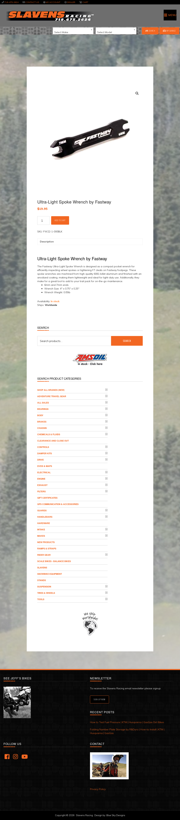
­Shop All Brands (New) (51, 389)
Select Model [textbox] (104, 32)
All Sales (43, 402)
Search (151, 30)
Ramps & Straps (46, 548)
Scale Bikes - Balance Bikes (54, 561)
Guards (42, 510)
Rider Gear (44, 554)
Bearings (43, 409)
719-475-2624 (11, 2)
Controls (43, 447)
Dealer (71, 2)
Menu (172, 15)
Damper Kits (44, 453)
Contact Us (32, 2)
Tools (40, 599)
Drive (40, 459)
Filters (41, 491)
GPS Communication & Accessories (58, 504)
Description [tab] (47, 241)
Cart (85, 2)
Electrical (44, 472)
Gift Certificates (47, 497)
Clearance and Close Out (53, 440)
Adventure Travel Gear (51, 396)
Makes (41, 535)
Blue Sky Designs (115, 815)
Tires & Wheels (46, 592)
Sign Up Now (99, 699)
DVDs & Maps (44, 466)
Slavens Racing (49, 15)
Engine (41, 478)
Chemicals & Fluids (48, 434)
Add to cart (60, 220)
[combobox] (73, 30)
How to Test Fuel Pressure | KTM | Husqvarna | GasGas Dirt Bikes (127, 722)
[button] (137, 93)
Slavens (42, 567)
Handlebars (44, 516)
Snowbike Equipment (49, 573)
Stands (41, 580)
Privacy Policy (98, 789)
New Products (46, 542)
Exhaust (42, 485)
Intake (41, 529)
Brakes (41, 421)
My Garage (171, 30)
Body (40, 415)
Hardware (43, 523)
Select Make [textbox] (61, 32)
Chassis (42, 428)
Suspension (44, 586)
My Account (53, 2)
